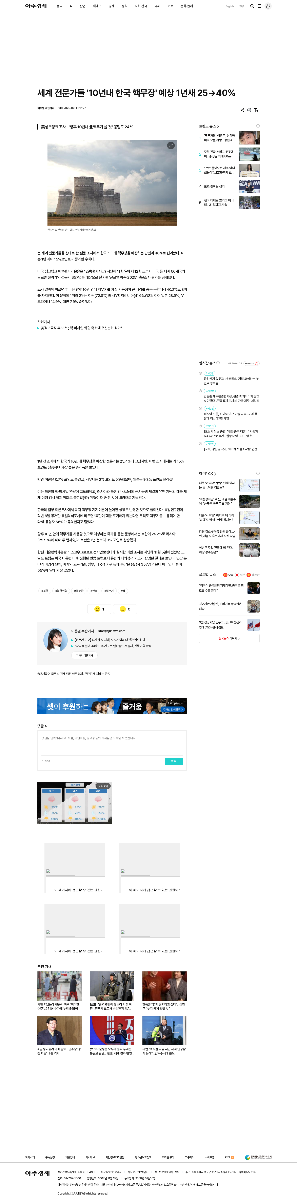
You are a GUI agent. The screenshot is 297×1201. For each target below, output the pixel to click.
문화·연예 (186, 6)
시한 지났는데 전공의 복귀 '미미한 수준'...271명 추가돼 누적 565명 (58, 1007)
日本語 (240, 6)
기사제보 (90, 1157)
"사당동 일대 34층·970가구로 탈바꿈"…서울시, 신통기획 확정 (113, 646)
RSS (227, 1157)
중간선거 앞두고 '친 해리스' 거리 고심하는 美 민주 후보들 (231, 381)
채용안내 (70, 1157)
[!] (258, 126)
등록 (173, 761)
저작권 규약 (168, 1157)
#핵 (123, 591)
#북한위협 (61, 591)
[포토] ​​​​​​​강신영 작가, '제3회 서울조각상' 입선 (230, 449)
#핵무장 (78, 591)
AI (71, 6)
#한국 (94, 591)
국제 (157, 6)
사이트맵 (209, 1157)
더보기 (218, 640)
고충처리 (189, 1157)
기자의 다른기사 (84, 655)
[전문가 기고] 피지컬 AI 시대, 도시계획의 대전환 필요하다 (110, 640)
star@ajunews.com (111, 631)
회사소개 (30, 1157)
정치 (124, 6)
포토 (170, 6)
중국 (59, 6)
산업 (82, 6)
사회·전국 (141, 6)
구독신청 (50, 1157)
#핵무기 (109, 591)
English (230, 6)
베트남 (256, 575)
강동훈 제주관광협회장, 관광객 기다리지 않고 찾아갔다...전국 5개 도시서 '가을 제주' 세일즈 (231, 398)
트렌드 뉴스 (207, 126)
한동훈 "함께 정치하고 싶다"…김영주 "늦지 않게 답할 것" (163, 1007)
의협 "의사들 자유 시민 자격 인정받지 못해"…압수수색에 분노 (163, 1051)
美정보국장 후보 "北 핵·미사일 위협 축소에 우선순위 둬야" (81, 328)
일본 (242, 575)
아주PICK (206, 473)
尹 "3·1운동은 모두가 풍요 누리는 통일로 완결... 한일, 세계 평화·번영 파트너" (111, 1051)
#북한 (44, 591)
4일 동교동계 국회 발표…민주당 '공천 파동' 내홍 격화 (59, 1051)
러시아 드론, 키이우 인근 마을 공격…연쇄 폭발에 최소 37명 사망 (231, 416)
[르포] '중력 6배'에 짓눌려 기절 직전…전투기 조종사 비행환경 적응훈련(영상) (111, 1007)
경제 (112, 6)
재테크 (97, 6)
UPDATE (249, 363)
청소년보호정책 (143, 1157)
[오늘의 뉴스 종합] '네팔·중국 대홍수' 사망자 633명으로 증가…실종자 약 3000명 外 (231, 434)
